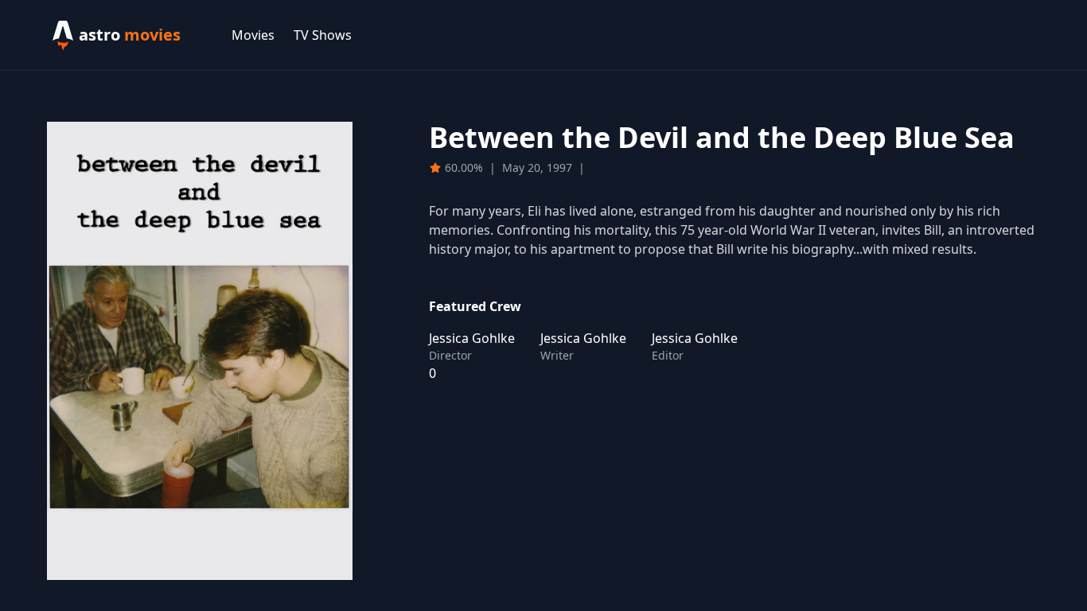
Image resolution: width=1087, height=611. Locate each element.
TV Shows (323, 35)
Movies (253, 35)
